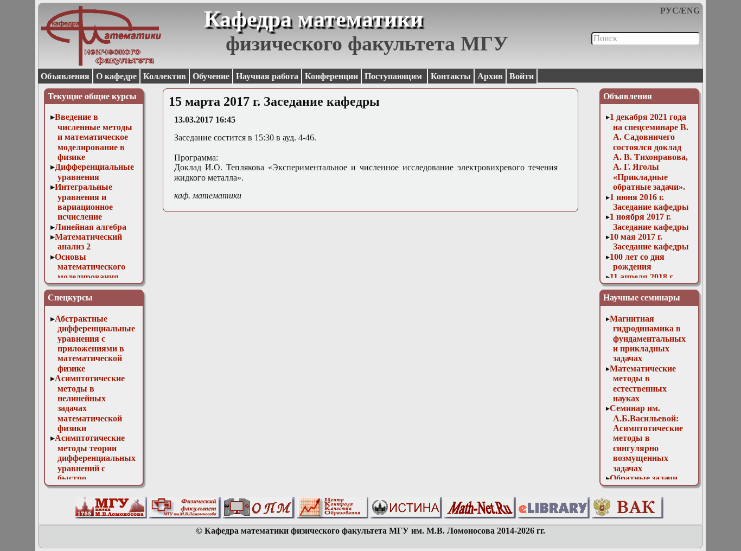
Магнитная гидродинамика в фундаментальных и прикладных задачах (648, 338)
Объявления (65, 76)
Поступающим (394, 76)
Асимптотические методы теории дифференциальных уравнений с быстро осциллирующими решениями (95, 467)
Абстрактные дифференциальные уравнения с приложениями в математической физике (95, 343)
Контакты (451, 76)
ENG (690, 10)
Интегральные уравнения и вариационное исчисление (84, 201)
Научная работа (267, 76)
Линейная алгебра (90, 227)
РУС (669, 10)
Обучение (211, 76)
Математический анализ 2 (88, 241)
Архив (490, 76)
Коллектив (164, 76)
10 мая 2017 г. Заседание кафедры (649, 241)
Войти (521, 76)
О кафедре (116, 76)
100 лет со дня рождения (637, 261)
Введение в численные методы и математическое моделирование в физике (94, 137)
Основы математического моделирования (90, 266)
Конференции (331, 76)
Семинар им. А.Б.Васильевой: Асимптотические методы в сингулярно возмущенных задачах (646, 437)
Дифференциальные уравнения (94, 171)
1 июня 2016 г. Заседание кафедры (649, 202)
